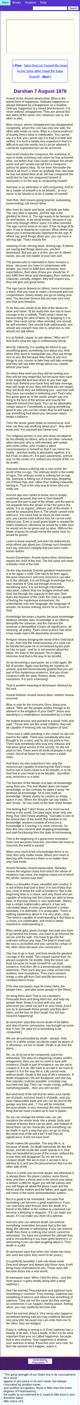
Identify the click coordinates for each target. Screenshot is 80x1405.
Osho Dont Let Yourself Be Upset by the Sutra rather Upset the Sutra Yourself (42, 71)
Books (16, 2)
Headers (30, 2)
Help (43, 2)
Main (5, 2)
